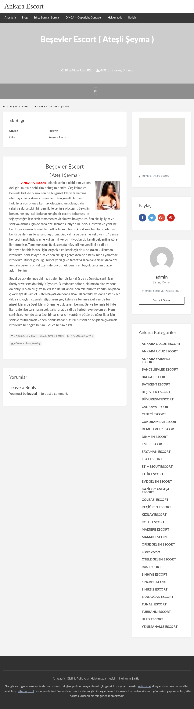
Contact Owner (162, 300)
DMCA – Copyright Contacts (84, 17)
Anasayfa (10, 17)
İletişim (132, 17)
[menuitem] (10, 17)
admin (162, 277)
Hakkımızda (115, 17)
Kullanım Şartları (130, 678)
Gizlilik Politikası (78, 678)
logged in (33, 393)
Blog (25, 17)
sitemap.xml (26, 691)
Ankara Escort (24, 6)
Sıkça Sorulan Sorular (47, 17)
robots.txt (144, 686)
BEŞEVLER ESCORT (78, 70)
